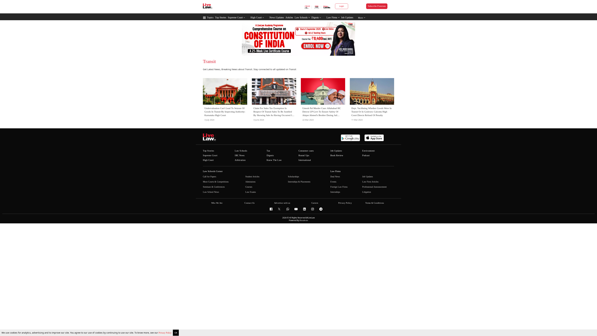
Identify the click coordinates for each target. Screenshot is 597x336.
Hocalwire (304, 220)
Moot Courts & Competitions (216, 182)
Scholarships (293, 176)
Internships (335, 192)
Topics (210, 17)
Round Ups (303, 155)
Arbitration (240, 160)
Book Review (336, 155)
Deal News (335, 176)
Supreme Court (235, 17)
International (304, 160)
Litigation (366, 192)
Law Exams (250, 192)
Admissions (250, 182)
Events (333, 182)
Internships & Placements (299, 182)
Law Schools (301, 17)
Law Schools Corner (213, 171)
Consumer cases (306, 151)
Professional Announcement (374, 187)
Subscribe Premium (377, 6)
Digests (315, 17)
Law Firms (331, 17)
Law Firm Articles (370, 182)
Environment (368, 151)
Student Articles (252, 176)
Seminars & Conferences (214, 187)
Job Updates (347, 17)
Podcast (366, 155)
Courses (248, 187)
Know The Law (274, 160)
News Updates (276, 17)
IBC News (240, 155)
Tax (268, 151)
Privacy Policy (165, 333)
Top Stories (220, 17)
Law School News (211, 192)
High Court (256, 17)
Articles (289, 17)
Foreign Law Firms (338, 187)
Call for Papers (209, 176)
